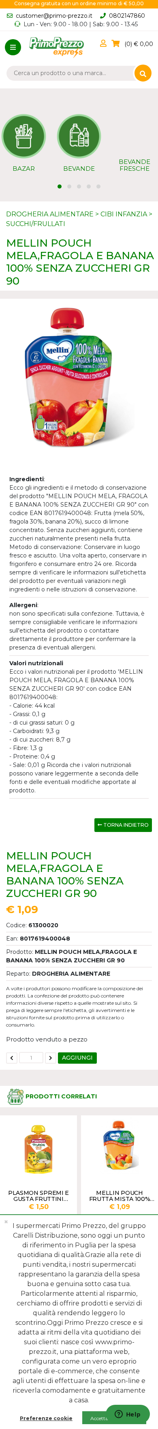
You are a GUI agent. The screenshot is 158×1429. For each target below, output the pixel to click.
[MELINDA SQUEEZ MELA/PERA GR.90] (121, 1145)
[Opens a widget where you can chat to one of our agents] (127, 1415)
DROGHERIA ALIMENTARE (50, 214)
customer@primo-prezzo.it (54, 15)
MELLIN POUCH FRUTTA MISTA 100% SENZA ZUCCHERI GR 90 (40, 1195)
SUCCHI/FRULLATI (35, 224)
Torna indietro (125, 825)
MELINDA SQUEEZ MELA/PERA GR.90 (121, 1195)
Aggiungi (77, 1057)
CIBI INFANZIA (123, 214)
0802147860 (127, 15)
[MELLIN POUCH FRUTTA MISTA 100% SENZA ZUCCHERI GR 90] (40, 1145)
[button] (105, 44)
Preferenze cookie (46, 1418)
